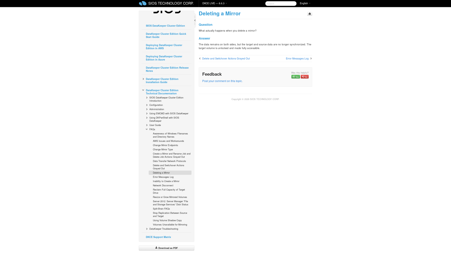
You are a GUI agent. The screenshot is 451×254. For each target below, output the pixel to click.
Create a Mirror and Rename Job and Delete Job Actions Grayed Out (171, 155)
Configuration (156, 105)
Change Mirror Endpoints (165, 145)
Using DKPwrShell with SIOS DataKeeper (164, 119)
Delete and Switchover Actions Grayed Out (168, 167)
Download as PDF (168, 248)
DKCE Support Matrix (158, 237)
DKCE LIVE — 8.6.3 (213, 3)
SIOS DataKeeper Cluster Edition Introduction (166, 99)
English (304, 3)
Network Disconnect (163, 185)
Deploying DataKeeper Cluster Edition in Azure (164, 58)
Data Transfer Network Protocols (169, 161)
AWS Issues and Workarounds (168, 141)
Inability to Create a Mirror (166, 181)
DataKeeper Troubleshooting (163, 228)
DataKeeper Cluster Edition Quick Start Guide (166, 35)
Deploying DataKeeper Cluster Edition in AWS (164, 46)
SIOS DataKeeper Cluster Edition (165, 25)
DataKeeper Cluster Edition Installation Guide (162, 80)
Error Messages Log (163, 177)
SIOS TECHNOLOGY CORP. (171, 3)
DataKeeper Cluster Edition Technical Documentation (162, 91)
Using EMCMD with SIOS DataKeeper (168, 113)
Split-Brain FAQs (161, 208)
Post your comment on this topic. (222, 81)
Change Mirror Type (163, 149)
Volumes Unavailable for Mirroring (170, 224)
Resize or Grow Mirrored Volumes (170, 197)
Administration (156, 109)
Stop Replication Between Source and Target (170, 214)
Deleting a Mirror (161, 172)
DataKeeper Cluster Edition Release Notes (167, 69)
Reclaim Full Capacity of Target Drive (169, 191)
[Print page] (309, 14)
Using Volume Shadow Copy (167, 220)
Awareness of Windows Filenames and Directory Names (170, 135)
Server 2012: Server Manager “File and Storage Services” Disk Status (170, 202)
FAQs (152, 129)
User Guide (155, 125)
